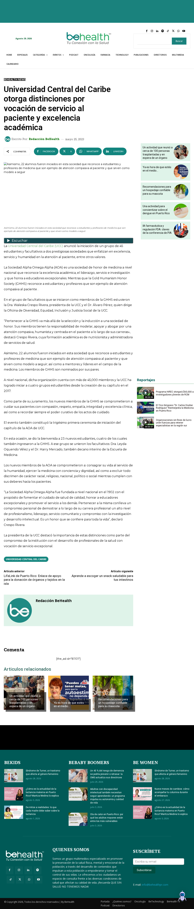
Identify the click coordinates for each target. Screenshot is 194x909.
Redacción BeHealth (44, 139)
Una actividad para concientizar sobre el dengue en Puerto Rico (156, 210)
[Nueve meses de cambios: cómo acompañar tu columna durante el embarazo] (142, 793)
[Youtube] (183, 31)
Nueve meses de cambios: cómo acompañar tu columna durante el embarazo (172, 792)
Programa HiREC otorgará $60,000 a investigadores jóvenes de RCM (175, 393)
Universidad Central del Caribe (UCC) (35, 246)
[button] (182, 896)
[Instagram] (152, 31)
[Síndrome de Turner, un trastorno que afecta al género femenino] (13, 775)
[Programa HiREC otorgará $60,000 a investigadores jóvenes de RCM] (145, 393)
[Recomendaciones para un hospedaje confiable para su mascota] (181, 191)
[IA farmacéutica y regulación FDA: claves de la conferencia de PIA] (181, 230)
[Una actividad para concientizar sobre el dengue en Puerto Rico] (181, 211)
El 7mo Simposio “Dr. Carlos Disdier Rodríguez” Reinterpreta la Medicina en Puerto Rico (175, 408)
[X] (173, 31)
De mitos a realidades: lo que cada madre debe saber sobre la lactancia (42, 810)
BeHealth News (15, 79)
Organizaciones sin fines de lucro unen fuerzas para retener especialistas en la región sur (173, 423)
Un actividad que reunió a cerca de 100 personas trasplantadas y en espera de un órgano (25, 701)
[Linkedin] (157, 31)
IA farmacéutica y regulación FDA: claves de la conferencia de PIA (157, 229)
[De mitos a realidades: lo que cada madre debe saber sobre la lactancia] (13, 812)
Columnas (60, 695)
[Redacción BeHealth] (8, 139)
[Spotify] (162, 31)
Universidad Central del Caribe (26, 559)
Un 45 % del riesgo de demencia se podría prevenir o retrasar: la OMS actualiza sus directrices (107, 774)
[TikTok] (168, 31)
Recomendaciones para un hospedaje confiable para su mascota (113, 703)
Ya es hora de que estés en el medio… (69, 704)
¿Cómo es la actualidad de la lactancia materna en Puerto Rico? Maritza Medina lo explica (42, 792)
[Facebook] (146, 31)
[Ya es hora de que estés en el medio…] (68, 693)
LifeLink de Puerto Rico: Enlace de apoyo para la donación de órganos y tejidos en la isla (34, 580)
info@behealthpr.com (155, 884)
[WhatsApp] (178, 31)
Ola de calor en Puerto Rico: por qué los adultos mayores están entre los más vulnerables (106, 817)
